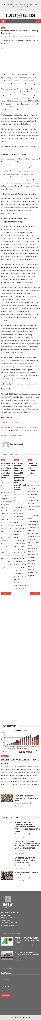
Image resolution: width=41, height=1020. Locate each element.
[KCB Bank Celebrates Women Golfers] (7, 875)
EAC (14, 7)
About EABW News (9, 4)
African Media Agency (19, 384)
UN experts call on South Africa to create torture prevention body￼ (25, 860)
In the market (9, 726)
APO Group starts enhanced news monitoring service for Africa (27, 940)
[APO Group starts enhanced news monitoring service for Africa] (7, 941)
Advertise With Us (21, 4)
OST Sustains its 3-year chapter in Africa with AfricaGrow (7, 594)
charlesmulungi (19, 36)
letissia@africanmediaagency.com (13, 422)
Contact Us (26, 7)
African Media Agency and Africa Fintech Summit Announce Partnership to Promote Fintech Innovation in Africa (27, 827)
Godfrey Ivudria (21, 766)
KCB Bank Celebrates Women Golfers (26, 873)
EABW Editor (18, 948)
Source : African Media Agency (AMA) (14, 435)
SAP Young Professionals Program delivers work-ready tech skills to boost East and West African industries (27, 844)
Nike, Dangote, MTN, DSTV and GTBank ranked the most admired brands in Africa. (7, 470)
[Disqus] (20, 624)
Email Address (6, 973)
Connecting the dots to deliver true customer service (33, 468)
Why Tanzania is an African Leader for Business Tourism (27, 953)
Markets (4, 756)
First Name (5, 979)
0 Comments (30, 36)
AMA (3, 28)
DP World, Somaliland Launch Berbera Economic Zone (36, 594)
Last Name (5, 986)
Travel (36, 4)
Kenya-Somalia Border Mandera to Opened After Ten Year (27, 798)
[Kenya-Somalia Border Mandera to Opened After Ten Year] (7, 798)
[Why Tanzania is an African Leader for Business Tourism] (7, 955)
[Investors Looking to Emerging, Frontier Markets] (20, 741)
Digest (30, 4)
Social (18, 7)
